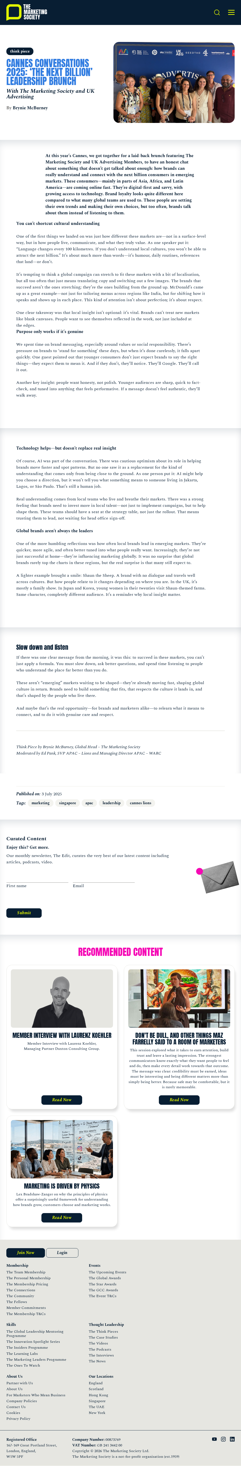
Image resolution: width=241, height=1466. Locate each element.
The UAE (96, 1407)
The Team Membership (25, 1272)
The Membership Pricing (27, 1284)
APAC (89, 803)
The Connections (20, 1290)
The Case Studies (103, 1337)
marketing (41, 803)
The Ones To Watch (23, 1365)
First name (16, 886)
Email (78, 886)
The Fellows (16, 1302)
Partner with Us (19, 1383)
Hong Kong (98, 1395)
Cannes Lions (140, 803)
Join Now (25, 1253)
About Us (14, 1389)
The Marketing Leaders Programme (36, 1359)
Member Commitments (26, 1308)
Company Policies (21, 1401)
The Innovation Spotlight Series (33, 1341)
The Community (20, 1296)
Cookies (13, 1413)
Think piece (20, 51)
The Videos (98, 1343)
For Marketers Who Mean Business (35, 1395)
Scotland (96, 1389)
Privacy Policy (18, 1418)
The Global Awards (105, 1278)
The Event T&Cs (102, 1296)
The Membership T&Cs (26, 1314)
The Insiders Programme (27, 1347)
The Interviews (101, 1355)
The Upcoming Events (107, 1272)
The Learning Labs (22, 1353)
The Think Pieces (103, 1331)
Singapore (67, 803)
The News (97, 1361)
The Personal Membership (28, 1278)
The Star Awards (102, 1284)
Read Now (61, 1100)
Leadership (111, 803)
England (96, 1383)
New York (97, 1413)
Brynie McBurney (30, 108)
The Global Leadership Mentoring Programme (35, 1334)
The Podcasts (100, 1349)
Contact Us (16, 1407)
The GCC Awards (103, 1290)
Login (62, 1253)
